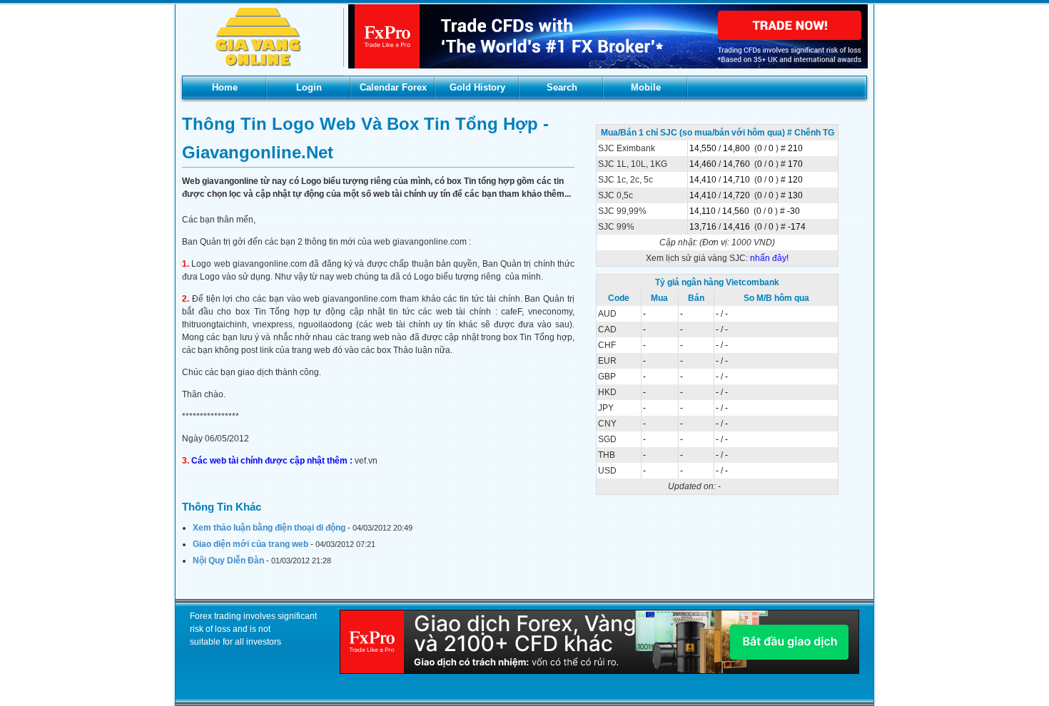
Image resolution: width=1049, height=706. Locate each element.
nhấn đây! (769, 258)
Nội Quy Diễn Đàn (228, 561)
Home (225, 87)
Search (562, 87)
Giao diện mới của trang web (250, 544)
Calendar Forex (393, 87)
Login (309, 87)
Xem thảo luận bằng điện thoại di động (269, 528)
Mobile (646, 87)
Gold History (477, 87)
